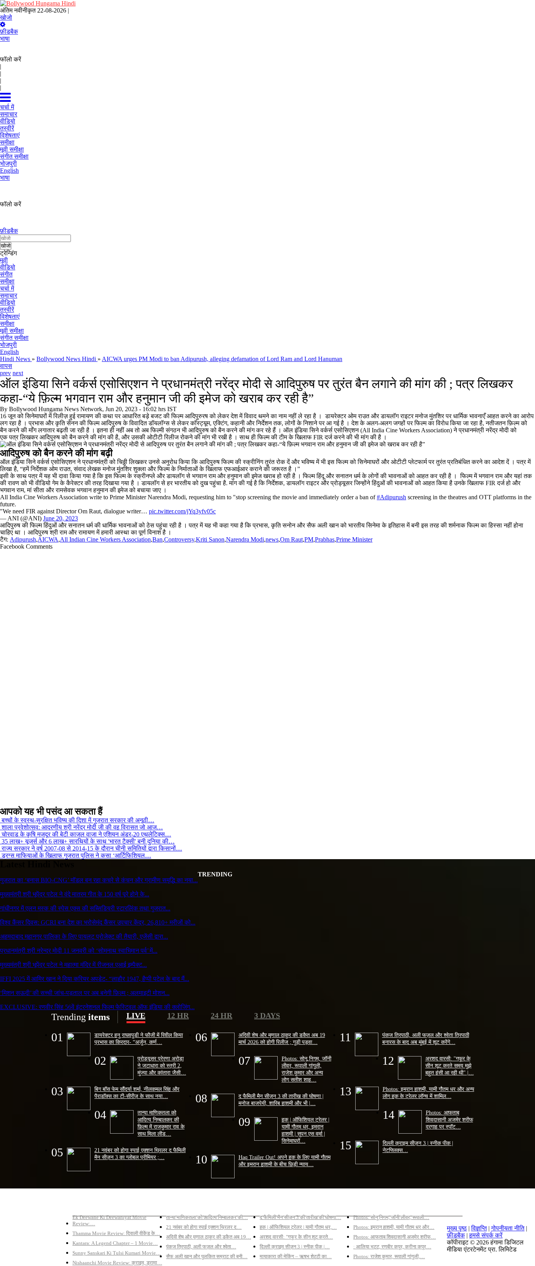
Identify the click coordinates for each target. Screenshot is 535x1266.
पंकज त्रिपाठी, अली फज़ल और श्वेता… (201, 1247)
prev (5, 373)
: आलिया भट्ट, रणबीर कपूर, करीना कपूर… (392, 1247)
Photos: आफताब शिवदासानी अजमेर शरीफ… (394, 1237)
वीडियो (7, 267)
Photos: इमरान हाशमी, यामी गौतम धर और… (393, 1227)
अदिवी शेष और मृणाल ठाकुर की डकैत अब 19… (208, 1237)
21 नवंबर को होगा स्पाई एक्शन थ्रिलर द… (204, 1227)
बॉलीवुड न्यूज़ (180, 1204)
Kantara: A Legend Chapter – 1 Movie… (115, 1243)
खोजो (6, 17)
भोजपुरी (8, 344)
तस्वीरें (7, 309)
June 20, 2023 (60, 518)
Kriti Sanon (210, 539)
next (18, 373)
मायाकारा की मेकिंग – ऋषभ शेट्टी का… (296, 1256)
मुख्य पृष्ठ (457, 1228)
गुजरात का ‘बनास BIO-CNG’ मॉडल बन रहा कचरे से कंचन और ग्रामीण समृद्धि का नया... (99, 880)
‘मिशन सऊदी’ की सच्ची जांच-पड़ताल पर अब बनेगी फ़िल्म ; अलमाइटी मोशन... (85, 993)
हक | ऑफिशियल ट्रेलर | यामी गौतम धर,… (298, 1227)
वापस (6, 366)
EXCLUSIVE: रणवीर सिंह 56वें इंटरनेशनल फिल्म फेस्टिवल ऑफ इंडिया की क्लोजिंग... (97, 1007)
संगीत (6, 274)
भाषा (5, 38)
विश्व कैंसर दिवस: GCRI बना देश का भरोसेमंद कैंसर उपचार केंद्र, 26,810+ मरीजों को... (97, 922)
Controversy (179, 539)
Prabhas (324, 539)
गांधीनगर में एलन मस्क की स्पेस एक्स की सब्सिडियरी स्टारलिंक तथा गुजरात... (85, 908)
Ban (157, 539)
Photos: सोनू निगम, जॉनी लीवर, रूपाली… (391, 1217)
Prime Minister (354, 539)
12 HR (178, 1015)
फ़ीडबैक (9, 31)
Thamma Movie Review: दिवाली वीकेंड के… (116, 1233)
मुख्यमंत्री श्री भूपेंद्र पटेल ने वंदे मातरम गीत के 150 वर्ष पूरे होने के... (74, 894)
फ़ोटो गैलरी (365, 1204)
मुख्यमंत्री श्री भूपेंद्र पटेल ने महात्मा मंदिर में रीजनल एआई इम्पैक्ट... (73, 964)
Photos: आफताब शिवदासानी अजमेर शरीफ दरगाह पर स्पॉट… (449, 1119)
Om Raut (291, 539)
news (272, 539)
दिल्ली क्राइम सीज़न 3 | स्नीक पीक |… (295, 1247)
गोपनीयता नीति (507, 1228)
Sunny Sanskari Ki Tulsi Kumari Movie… (116, 1253)
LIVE (136, 1015)
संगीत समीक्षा (14, 337)
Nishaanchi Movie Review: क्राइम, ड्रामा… (117, 1263)
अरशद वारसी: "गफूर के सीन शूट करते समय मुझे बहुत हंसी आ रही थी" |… (449, 1065)
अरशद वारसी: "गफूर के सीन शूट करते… (296, 1237)
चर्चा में (7, 288)
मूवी (4, 260)
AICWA (48, 539)
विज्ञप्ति (479, 1228)
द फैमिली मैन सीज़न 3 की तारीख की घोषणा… (300, 1217)
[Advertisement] (235, 674)
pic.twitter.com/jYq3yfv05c (182, 511)
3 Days (267, 1015)
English (9, 352)
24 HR (221, 1015)
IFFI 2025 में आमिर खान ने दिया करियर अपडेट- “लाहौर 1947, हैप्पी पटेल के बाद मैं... (94, 978)
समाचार (8, 295)
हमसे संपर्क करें (485, 1235)
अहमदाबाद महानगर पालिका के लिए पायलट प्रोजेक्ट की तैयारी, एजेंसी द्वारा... (84, 936)
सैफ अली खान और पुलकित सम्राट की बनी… (207, 1256)
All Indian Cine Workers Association (105, 539)
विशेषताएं (10, 316)
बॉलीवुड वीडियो (277, 1204)
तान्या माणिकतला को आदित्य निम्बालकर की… (207, 1217)
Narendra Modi (245, 539)
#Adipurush (391, 497)
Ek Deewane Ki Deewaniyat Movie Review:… (109, 1220)
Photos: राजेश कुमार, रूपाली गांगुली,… (389, 1256)
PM (308, 539)
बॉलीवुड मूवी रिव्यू (91, 1204)
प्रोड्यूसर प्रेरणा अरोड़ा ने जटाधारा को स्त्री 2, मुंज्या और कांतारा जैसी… (161, 1065)
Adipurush (23, 539)
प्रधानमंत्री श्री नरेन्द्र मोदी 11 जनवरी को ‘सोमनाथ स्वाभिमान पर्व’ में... (78, 950)
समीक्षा (7, 281)
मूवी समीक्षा (12, 330)
